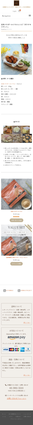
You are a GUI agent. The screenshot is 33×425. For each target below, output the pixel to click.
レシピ (4, 416)
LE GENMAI (9, 290)
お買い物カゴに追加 (16, 220)
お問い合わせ (27, 416)
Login (14, 11)
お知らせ (18, 416)
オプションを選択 (16, 264)
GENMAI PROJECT (26, 290)
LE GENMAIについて (15, 414)
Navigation (6, 16)
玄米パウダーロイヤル (8, 84)
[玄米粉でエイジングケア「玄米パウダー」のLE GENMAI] (16, 3)
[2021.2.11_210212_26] (16, 59)
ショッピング (27, 414)
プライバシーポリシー (16, 419)
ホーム (4, 414)
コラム (11, 416)
